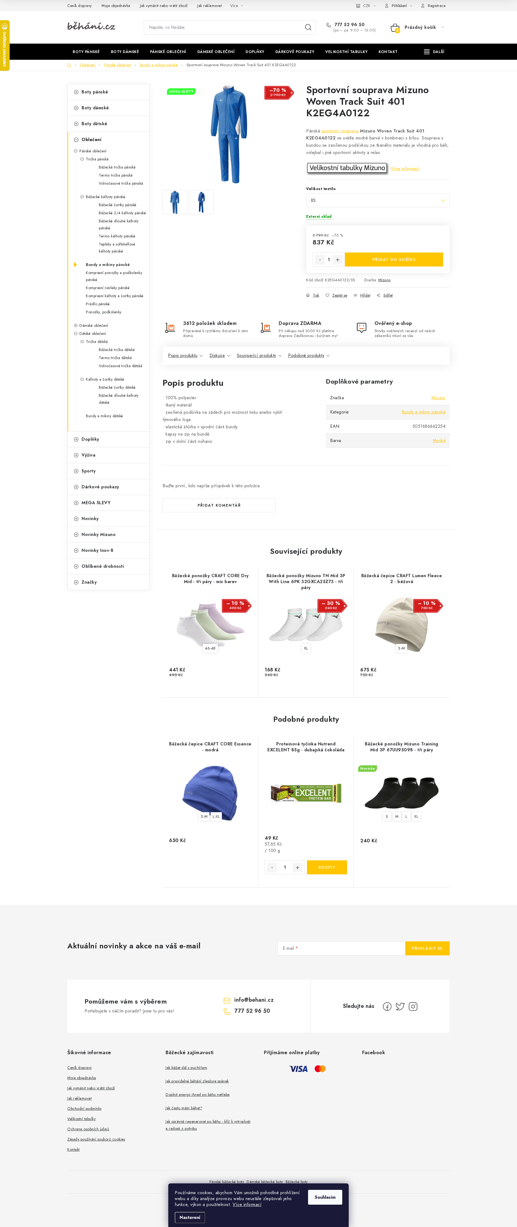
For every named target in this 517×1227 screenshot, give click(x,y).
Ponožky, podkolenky (103, 312)
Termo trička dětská (115, 357)
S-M (401, 648)
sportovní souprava (341, 131)
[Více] (434, 52)
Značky (89, 582)
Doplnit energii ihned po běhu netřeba (198, 1094)
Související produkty (256, 355)
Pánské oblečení (93, 151)
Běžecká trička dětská (117, 349)
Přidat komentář (219, 505)
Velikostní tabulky (81, 1118)
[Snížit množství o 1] (320, 260)
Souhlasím (325, 1197)
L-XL (216, 816)
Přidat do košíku (394, 259)
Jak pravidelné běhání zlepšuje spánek (197, 1081)
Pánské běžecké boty (226, 1181)
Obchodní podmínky (84, 1108)
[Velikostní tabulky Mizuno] (347, 169)
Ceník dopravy (79, 5)
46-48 (210, 648)
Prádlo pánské (98, 304)
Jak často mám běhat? (184, 1108)
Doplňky (90, 439)
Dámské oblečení (93, 325)
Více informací (247, 1204)
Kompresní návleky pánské (108, 287)
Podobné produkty (306, 355)
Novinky (90, 519)
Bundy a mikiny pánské (108, 264)
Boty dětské (94, 124)
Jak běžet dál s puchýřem (186, 1067)
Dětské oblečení (92, 333)
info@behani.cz (254, 1000)
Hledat (308, 27)
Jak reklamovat (209, 5)
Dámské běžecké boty (265, 1181)
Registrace (436, 5)
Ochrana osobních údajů (88, 1129)
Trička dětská (97, 341)
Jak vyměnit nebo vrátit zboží (164, 5)
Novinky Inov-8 (97, 550)
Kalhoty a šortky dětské (105, 379)
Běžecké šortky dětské (117, 387)
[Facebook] (387, 1006)
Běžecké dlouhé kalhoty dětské (118, 399)
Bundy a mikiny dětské (104, 416)
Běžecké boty (297, 1181)
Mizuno (384, 280)
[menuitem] (86, 52)
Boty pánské (95, 92)
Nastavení (190, 1217)
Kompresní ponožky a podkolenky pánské (114, 276)
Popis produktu (182, 355)
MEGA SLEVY (96, 503)
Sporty (89, 471)
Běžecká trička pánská (117, 167)
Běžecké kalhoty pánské (105, 196)
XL (306, 648)
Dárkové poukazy (100, 487)
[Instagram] (413, 1006)
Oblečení (91, 139)
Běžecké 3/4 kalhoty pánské (122, 213)
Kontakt (73, 1149)
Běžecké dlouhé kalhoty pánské (118, 224)
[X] (400, 1006)
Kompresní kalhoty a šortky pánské (115, 296)
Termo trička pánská (116, 175)
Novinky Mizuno (99, 534)
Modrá (439, 440)
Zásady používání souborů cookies (96, 1139)
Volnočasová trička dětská (120, 366)
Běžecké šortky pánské (118, 205)
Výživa (88, 455)
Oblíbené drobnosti (103, 566)
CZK (366, 5)
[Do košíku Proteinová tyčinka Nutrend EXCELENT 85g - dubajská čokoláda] (327, 867)
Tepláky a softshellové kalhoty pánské (117, 247)
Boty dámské (95, 108)
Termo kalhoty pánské (117, 236)
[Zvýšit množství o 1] (338, 260)
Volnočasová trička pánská (121, 183)
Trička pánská (97, 159)
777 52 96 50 (349, 24)
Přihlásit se (427, 948)
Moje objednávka (116, 5)
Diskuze (217, 355)
